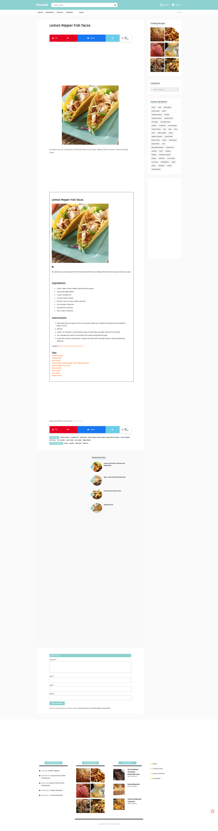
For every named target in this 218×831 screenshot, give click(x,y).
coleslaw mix (56, 358)
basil (159, 107)
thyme (154, 166)
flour (175, 129)
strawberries (165, 162)
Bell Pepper (167, 107)
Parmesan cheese (164, 155)
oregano (168, 151)
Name (51, 676)
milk (163, 144)
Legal (81, 12)
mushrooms (170, 147)
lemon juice (172, 140)
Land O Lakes (77, 421)
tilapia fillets (57, 376)
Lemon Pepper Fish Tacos (61, 366)
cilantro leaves (57, 356)
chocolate (155, 122)
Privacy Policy (158, 769)
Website (51, 694)
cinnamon (162, 125)
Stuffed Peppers (54, 771)
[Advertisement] (90, 62)
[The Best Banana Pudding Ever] (172, 50)
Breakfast (50, 12)
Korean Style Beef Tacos (112, 491)
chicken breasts (157, 118)
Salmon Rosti (108, 505)
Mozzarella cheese (157, 147)
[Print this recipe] (52, 267)
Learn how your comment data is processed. (94, 708)
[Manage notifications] (212, 811)
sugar (173, 162)
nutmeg (154, 151)
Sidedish (69, 12)
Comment (53, 660)
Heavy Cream (156, 140)
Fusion (61, 346)
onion (161, 151)
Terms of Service (159, 774)
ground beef (168, 136)
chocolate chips (165, 122)
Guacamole (56, 361)
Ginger (171, 133)
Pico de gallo (56, 368)
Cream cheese (156, 129)
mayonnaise (155, 144)
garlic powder (162, 133)
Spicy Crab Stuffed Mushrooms (115, 477)
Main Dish (73, 346)
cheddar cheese (157, 115)
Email (51, 685)
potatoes (162, 158)
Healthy (66, 346)
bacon (153, 107)
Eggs (170, 129)
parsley (154, 158)
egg (164, 129)
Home (40, 12)
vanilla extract (156, 169)
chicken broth (168, 118)
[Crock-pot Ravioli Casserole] (172, 65)
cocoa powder (172, 125)
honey (164, 140)
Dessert (60, 12)
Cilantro (154, 125)
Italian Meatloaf (56, 790)
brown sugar (155, 111)
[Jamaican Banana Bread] (157, 34)
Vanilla (169, 166)
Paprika (154, 155)
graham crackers (157, 136)
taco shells (56, 373)
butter (164, 111)
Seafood (80, 346)
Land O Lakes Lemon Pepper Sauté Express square (70, 363)
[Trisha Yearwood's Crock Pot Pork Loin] (157, 65)
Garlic (153, 133)
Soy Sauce (155, 162)
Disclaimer (157, 778)
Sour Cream (56, 371)
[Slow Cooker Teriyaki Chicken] (172, 34)
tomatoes (161, 166)
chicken (166, 115)
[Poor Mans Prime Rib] (157, 50)
